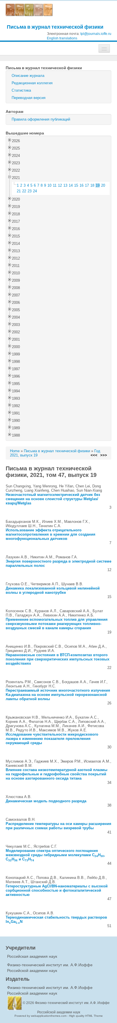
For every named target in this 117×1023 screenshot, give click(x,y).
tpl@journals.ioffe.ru (95, 34)
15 (76, 185)
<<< (94, 455)
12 (60, 185)
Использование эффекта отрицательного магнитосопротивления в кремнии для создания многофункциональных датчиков (50, 534)
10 (49, 185)
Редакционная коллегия (32, 83)
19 (98, 185)
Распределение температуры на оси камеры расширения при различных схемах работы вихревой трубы (58, 826)
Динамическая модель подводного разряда (46, 801)
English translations (62, 38)
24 (35, 191)
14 (71, 185)
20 (103, 185)
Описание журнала (28, 75)
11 (55, 185)
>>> (103, 455)
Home (15, 451)
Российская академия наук (32, 956)
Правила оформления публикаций (41, 119)
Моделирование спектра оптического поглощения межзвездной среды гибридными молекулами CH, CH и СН (55, 855)
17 (87, 185)
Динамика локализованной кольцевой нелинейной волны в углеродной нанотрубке (53, 590)
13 (65, 185)
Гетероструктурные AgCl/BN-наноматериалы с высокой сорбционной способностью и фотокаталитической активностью (57, 890)
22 (24, 191)
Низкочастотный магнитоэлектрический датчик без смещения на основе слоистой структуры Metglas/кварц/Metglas (53, 498)
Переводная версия (28, 98)
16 (81, 185)
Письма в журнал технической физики (55, 27)
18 (92, 185)
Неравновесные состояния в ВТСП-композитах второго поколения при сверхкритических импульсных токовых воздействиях (57, 659)
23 (30, 191)
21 (19, 191)
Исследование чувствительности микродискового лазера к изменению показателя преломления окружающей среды (52, 738)
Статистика (21, 90)
